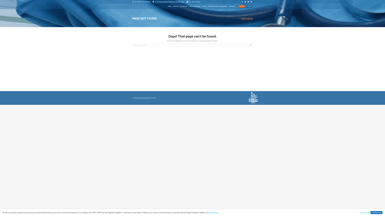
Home (244, 19)
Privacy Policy (213, 212)
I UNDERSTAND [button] (376, 212)
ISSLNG (153, 98)
